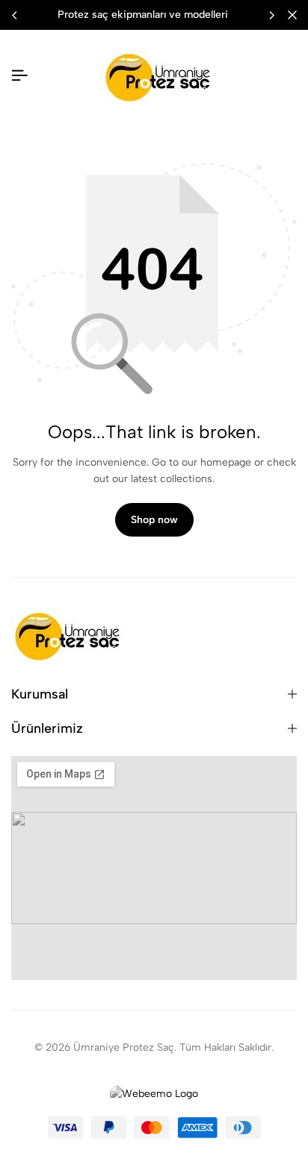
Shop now (154, 519)
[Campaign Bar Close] (292, 15)
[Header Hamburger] (19, 75)
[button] (271, 15)
